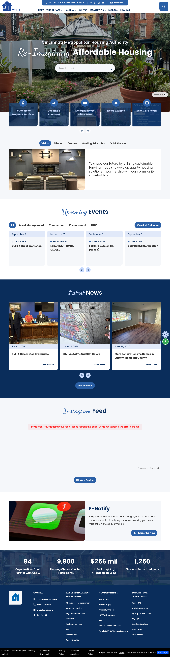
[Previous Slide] (81, 269)
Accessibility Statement (45, 652)
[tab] (45, 143)
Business (113, 10)
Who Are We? (53, 10)
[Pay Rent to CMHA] (54, 114)
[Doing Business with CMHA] (146, 114)
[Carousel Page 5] (159, 94)
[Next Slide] (88, 269)
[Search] (111, 68)
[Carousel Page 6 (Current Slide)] (161, 94)
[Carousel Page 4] (157, 94)
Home (41, 10)
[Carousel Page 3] (155, 94)
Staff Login (163, 652)
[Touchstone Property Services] (85, 114)
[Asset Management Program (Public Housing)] (23, 114)
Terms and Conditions (74, 652)
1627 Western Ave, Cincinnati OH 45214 (66, 2)
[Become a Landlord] (115, 114)
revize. (121, 652)
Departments (97, 10)
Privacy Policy (62, 652)
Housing (69, 10)
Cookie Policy (91, 652)
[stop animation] (165, 94)
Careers (82, 10)
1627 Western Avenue (47, 599)
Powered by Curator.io (149, 468)
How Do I (125, 10)
